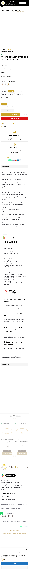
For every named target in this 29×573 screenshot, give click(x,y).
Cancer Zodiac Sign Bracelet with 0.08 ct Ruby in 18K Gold (7, 398)
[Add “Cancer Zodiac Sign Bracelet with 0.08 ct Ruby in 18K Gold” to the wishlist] (2, 378)
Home (2, 10)
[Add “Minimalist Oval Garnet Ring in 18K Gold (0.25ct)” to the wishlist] (22, 114)
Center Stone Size (7, 88)
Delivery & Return (18, 123)
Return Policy (14, 152)
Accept (14, 563)
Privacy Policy (14, 571)
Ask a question (6, 123)
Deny (14, 567)
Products (8, 10)
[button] (27, 549)
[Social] (2, 516)
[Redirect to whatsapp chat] (1, 514)
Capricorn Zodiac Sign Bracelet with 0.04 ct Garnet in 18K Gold (21, 436)
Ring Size (5, 97)
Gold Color (8, 81)
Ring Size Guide (7, 76)
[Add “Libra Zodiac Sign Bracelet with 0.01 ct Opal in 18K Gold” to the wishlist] (17, 378)
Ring (13, 10)
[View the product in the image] (7, 388)
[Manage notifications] (2, 559)
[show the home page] (14, 467)
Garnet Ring (18, 10)
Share (4, 126)
